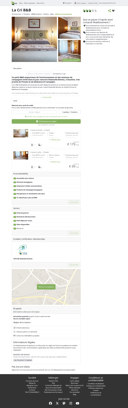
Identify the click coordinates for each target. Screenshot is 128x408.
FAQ (53, 383)
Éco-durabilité (75, 392)
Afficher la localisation (63, 14)
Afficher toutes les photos (71, 60)
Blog (20, 3)
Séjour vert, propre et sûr (75, 385)
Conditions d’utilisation (96, 384)
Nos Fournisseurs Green (53, 390)
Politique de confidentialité (95, 386)
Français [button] (68, 3)
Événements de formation (53, 392)
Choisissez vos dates (47, 121)
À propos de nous (32, 381)
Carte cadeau (81, 3)
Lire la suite (47, 97)
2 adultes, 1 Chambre (69, 112)
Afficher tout (55, 140)
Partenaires (32, 388)
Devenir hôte (93, 3)
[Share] (109, 11)
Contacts (32, 390)
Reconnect (40, 3)
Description (17, 68)
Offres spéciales (29, 3)
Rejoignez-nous (32, 385)
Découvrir (74, 390)
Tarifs (15, 101)
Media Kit (32, 383)
